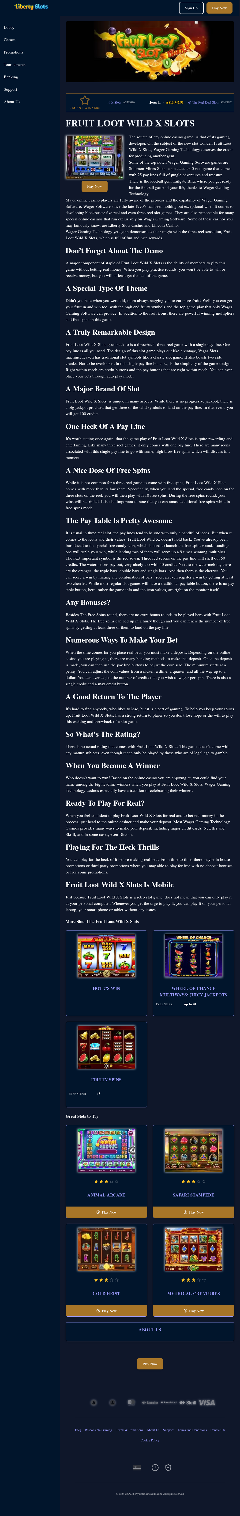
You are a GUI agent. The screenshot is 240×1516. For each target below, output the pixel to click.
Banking (11, 76)
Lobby (9, 27)
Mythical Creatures (193, 1293)
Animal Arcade (106, 1195)
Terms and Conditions (192, 1430)
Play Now (219, 7)
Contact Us (217, 1430)
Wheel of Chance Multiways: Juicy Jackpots (193, 991)
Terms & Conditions (129, 1430)
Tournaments (15, 64)
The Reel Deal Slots (184, 102)
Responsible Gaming (98, 1430)
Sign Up (191, 7)
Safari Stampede (193, 1195)
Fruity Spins (106, 1080)
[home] (31, 12)
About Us (12, 101)
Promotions (13, 52)
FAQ (78, 1430)
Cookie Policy (150, 1440)
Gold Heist (106, 1293)
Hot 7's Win (106, 988)
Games (9, 39)
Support (10, 89)
